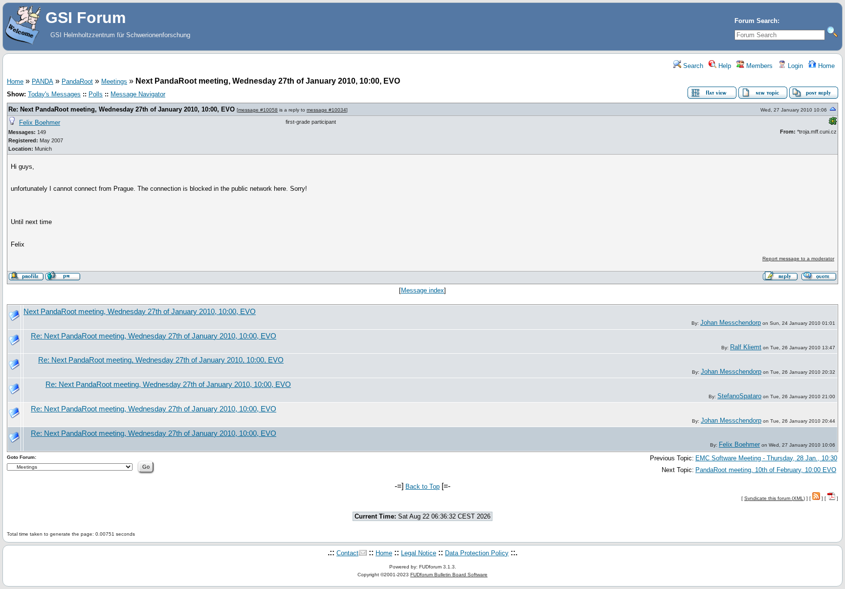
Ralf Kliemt (745, 347)
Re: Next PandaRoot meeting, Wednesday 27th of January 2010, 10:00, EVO (121, 109)
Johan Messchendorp (730, 322)
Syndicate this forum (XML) (774, 498)
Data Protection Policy (477, 553)
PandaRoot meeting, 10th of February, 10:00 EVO (765, 470)
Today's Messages (54, 94)
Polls (96, 94)
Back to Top (422, 486)
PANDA (42, 81)
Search (692, 65)
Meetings (114, 81)
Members (758, 65)
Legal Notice (418, 553)
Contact (347, 553)
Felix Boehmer (39, 122)
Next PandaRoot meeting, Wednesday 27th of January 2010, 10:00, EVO (139, 312)
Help (723, 65)
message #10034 (326, 110)
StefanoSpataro (739, 396)
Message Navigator (138, 94)
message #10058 (258, 110)
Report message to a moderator (798, 258)
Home (825, 65)
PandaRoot (77, 81)
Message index (422, 290)
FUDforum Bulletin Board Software (449, 574)
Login (794, 65)
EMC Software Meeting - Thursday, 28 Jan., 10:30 (766, 458)
